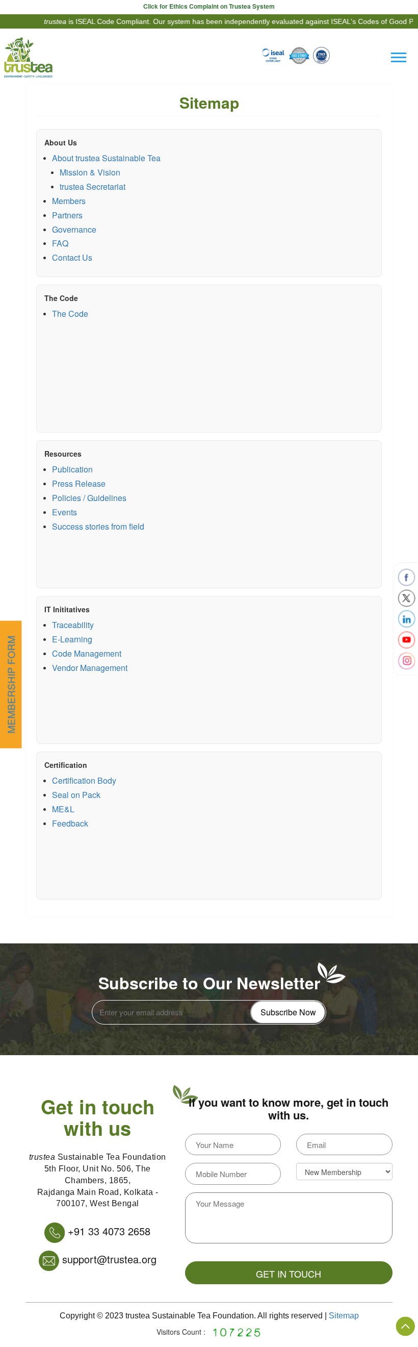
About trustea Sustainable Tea (106, 158)
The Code (61, 298)
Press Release (79, 483)
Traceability (73, 625)
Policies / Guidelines (89, 498)
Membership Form (10, 685)
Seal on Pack (76, 795)
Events (64, 512)
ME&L (63, 809)
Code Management (86, 653)
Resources (63, 453)
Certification (65, 765)
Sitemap (344, 1315)
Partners (67, 215)
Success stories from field (98, 526)
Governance (74, 229)
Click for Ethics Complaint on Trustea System (209, 6)
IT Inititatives (67, 609)
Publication (72, 469)
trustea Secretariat (92, 186)
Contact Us (72, 257)
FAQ (60, 243)
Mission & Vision (90, 172)
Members (69, 201)
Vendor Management (89, 668)
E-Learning (72, 639)
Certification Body (84, 780)
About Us (60, 142)
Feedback (70, 823)
